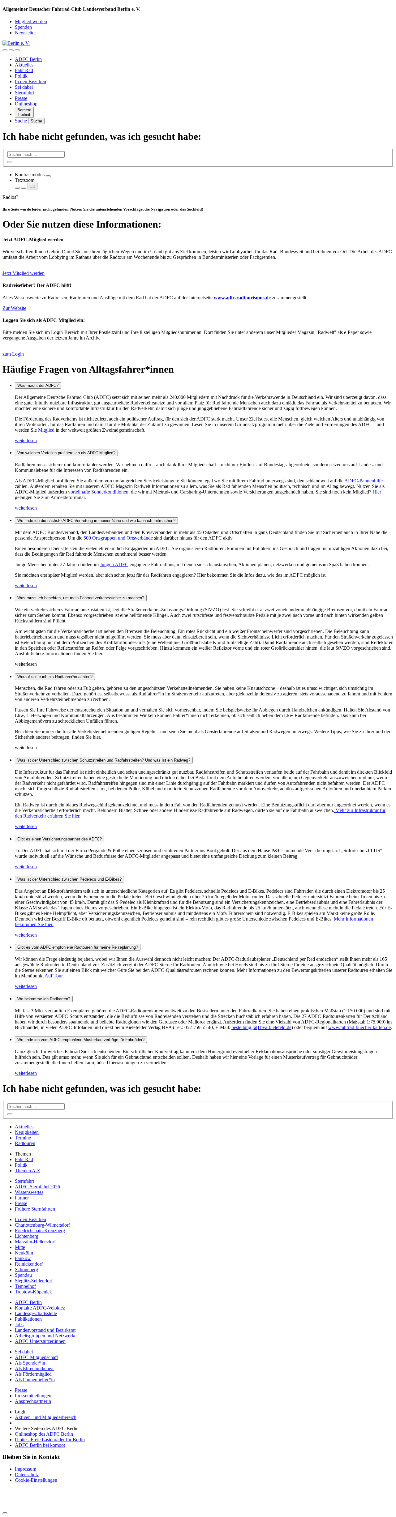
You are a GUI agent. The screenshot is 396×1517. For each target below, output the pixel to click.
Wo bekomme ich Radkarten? (43, 999)
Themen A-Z (27, 1170)
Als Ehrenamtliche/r (34, 1368)
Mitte (20, 1247)
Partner (22, 1197)
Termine (23, 1137)
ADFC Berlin (28, 59)
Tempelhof (25, 1286)
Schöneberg (26, 1269)
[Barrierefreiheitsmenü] (4, 50)
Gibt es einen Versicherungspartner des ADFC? (59, 839)
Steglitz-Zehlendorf (34, 1280)
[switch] (48, 176)
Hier (376, 491)
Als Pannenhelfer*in (35, 1379)
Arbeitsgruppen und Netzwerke (45, 1335)
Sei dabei (24, 87)
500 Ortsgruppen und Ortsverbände (118, 538)
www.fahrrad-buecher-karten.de (359, 1027)
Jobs (19, 1324)
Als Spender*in (30, 1362)
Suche (21, 120)
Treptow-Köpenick (33, 1291)
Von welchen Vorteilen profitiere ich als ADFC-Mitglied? (66, 453)
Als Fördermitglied (33, 1374)
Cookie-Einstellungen (36, 1480)
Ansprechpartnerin (33, 1401)
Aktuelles (24, 64)
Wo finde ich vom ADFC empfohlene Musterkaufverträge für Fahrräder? (80, 1039)
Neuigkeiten (27, 1132)
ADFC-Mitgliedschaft (36, 1357)
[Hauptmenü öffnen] (17, 50)
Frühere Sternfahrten (35, 1208)
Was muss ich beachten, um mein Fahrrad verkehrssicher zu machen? (80, 598)
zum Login (13, 354)
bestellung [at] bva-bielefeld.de (261, 1027)
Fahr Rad (24, 70)
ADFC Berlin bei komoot (40, 1445)
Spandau (23, 1275)
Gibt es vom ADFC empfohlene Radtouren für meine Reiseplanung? (77, 947)
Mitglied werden (31, 21)
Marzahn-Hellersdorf (35, 1241)
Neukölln (24, 1252)
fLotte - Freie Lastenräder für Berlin (50, 1439)
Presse (21, 98)
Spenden (23, 27)
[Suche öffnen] (11, 50)
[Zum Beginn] (4, 1513)
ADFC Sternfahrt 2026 (37, 1186)
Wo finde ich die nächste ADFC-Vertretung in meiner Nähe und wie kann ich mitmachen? (96, 520)
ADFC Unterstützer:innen (40, 1341)
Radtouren (25, 1143)
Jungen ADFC (114, 564)
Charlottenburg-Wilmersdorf (42, 1225)
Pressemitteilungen (33, 1395)
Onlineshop (26, 103)
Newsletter (25, 32)
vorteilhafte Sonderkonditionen (98, 491)
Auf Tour (53, 975)
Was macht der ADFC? (37, 385)
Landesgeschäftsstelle (36, 1313)
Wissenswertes (29, 1192)
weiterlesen (26, 440)
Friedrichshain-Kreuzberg (40, 1230)
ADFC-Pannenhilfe (363, 480)
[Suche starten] (9, 162)
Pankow (23, 1258)
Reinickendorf (29, 1264)
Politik (21, 76)
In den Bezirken (30, 81)
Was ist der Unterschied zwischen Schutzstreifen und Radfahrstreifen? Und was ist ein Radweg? (103, 760)
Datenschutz (27, 1474)
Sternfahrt (24, 92)
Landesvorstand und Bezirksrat (45, 1330)
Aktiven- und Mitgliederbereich (45, 1417)
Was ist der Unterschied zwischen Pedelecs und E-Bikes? (69, 879)
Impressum (25, 1469)
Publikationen (28, 1319)
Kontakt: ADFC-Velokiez (40, 1307)
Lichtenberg (26, 1236)
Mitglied (47, 430)
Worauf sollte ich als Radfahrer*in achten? (55, 676)
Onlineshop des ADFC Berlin (44, 1434)
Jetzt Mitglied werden (23, 273)
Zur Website (14, 308)
